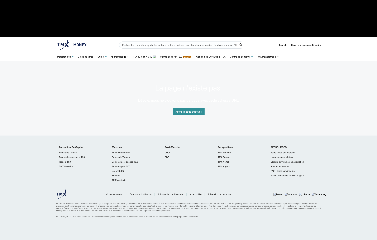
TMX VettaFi (224, 162)
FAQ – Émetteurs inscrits (283, 171)
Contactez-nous (114, 194)
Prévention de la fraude (219, 194)
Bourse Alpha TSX (121, 166)
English (282, 45)
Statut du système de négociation (287, 162)
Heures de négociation (282, 157)
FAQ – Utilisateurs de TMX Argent (287, 175)
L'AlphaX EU (118, 171)
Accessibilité (196, 194)
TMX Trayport (224, 157)
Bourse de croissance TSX (72, 157)
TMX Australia (119, 180)
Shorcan (116, 175)
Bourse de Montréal (121, 152)
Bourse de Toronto (68, 152)
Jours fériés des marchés (283, 152)
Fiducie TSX (65, 162)
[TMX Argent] (71, 45)
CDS (167, 157)
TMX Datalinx (224, 152)
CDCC (168, 152)
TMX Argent (224, 166)
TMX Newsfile (66, 166)
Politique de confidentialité (170, 194)
